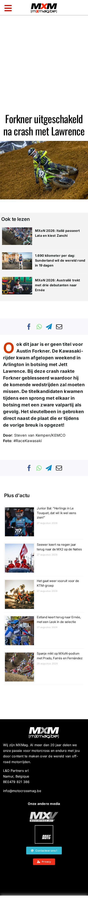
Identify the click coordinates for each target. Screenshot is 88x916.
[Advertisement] (44, 907)
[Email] (59, 327)
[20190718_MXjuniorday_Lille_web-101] (44, 813)
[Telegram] (49, 327)
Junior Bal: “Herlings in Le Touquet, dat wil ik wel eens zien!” (56, 512)
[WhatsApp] (39, 327)
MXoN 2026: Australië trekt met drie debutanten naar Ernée (57, 285)
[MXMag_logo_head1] (44, 4)
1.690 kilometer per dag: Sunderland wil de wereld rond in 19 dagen (60, 260)
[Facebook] (29, 327)
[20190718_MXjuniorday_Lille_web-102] (44, 827)
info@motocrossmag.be (22, 791)
